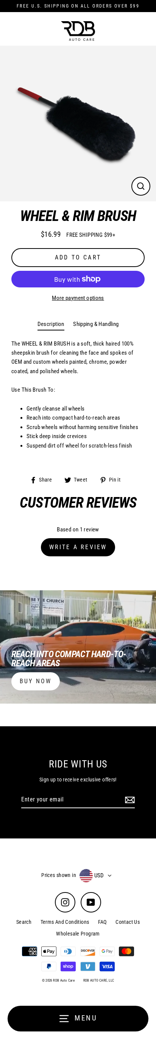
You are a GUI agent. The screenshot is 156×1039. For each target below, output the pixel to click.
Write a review (78, 547)
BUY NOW (35, 681)
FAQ (102, 922)
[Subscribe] (129, 800)
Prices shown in (58, 875)
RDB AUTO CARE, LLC (98, 980)
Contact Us (127, 922)
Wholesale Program (78, 934)
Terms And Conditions (65, 922)
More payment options (78, 298)
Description (50, 324)
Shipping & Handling (96, 324)
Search (23, 922)
